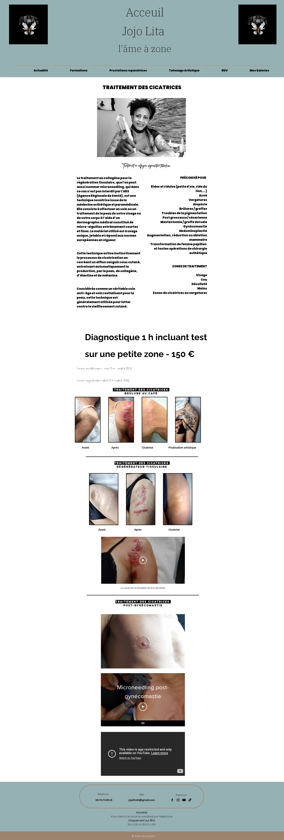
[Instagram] (178, 800)
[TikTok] (190, 800)
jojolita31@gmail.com (142, 800)
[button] (120, 69)
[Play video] (143, 560)
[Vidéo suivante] (178, 696)
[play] (177, 666)
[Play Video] (143, 707)
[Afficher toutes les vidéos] (142, 723)
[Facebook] (172, 800)
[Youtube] (184, 800)
